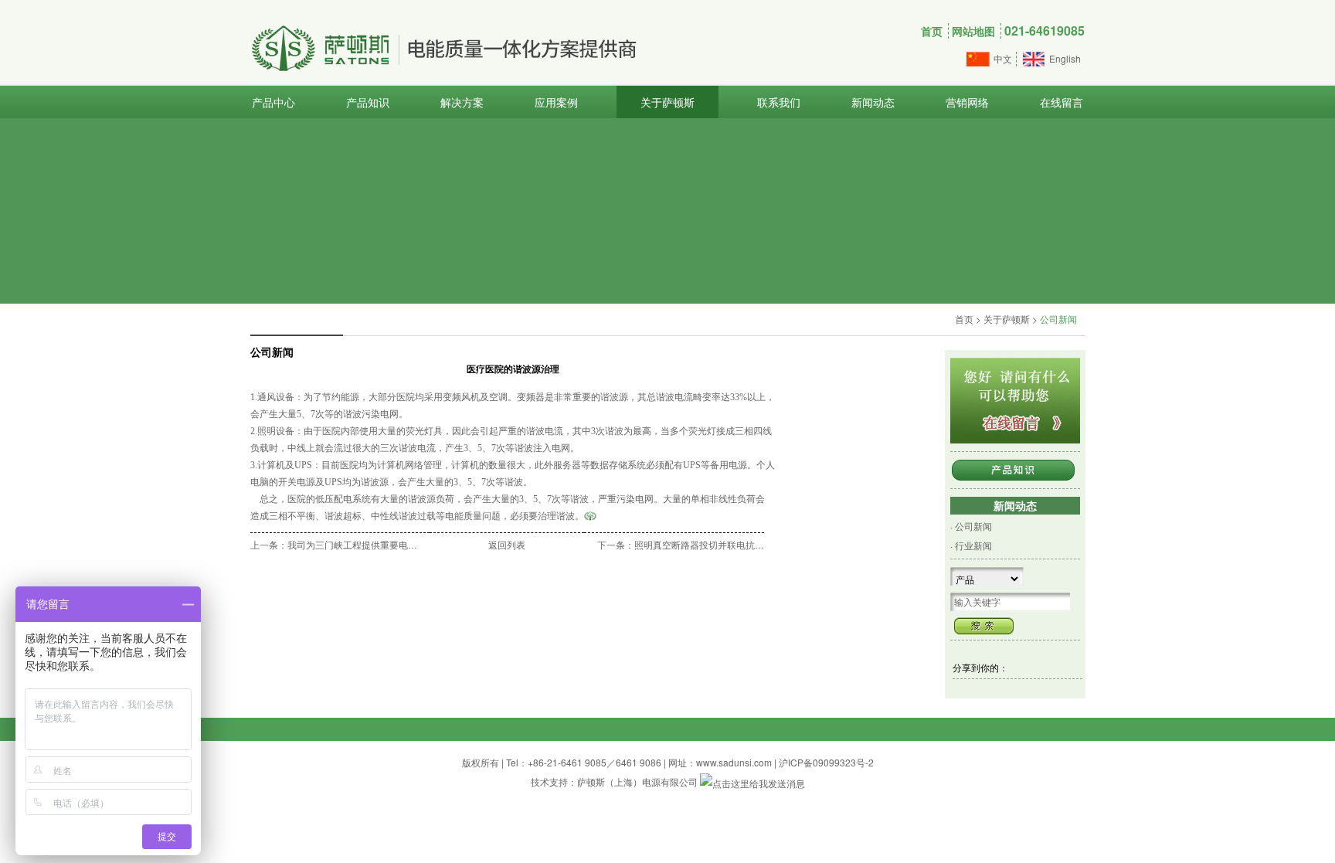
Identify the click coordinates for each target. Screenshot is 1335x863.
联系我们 (778, 102)
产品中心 (273, 102)
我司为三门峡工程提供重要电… (352, 544)
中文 (1003, 58)
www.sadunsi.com (734, 762)
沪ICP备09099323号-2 (826, 762)
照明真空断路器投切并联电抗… (699, 544)
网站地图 (973, 31)
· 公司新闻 (971, 525)
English (1065, 58)
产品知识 (367, 102)
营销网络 (967, 102)
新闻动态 (873, 102)
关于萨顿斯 (667, 102)
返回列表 (506, 544)
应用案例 (556, 102)
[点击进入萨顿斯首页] (590, 515)
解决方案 (462, 102)
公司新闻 (1058, 318)
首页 (932, 31)
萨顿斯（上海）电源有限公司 (637, 781)
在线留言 (1061, 102)
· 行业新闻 (971, 545)
